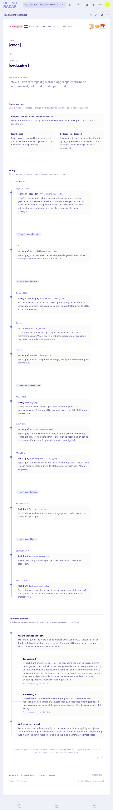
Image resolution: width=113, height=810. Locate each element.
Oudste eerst (19, 181)
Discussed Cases (28, 775)
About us (51, 775)
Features (41, 775)
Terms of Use (22, 781)
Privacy (11, 781)
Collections (13, 775)
